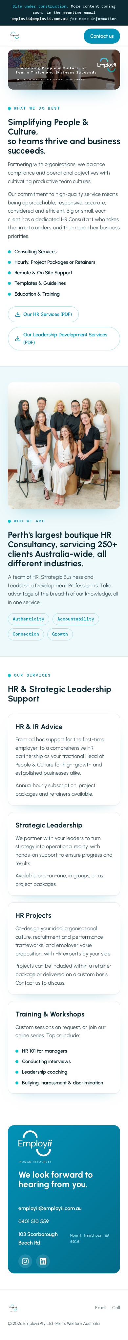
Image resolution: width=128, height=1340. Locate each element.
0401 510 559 (33, 1221)
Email (100, 1307)
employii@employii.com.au (39, 18)
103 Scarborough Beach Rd (63, 1238)
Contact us (102, 36)
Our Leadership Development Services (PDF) (65, 338)
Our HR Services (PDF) (47, 314)
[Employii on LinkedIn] (43, 1261)
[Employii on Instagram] (25, 1261)
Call (116, 1307)
